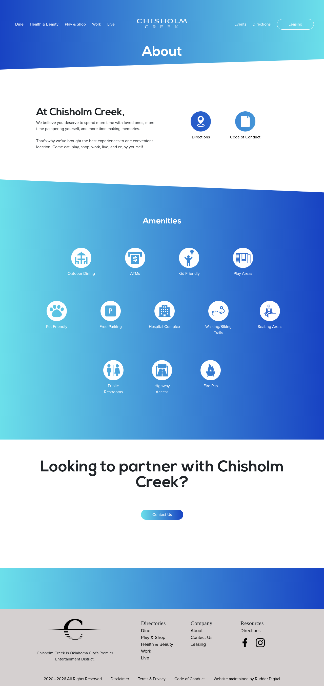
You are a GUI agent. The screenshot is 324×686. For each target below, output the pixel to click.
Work (96, 24)
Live (111, 24)
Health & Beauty (44, 24)
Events (240, 24)
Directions (262, 24)
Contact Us (162, 514)
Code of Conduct (189, 678)
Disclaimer (120, 678)
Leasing (295, 24)
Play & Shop (75, 24)
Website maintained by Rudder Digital (247, 678)
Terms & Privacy (152, 678)
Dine (19, 24)
